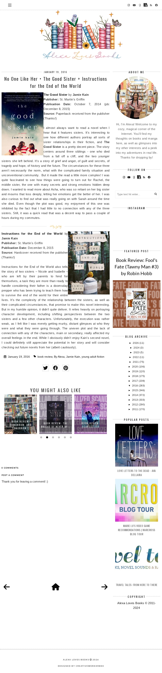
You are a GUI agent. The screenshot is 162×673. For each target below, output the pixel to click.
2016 (135, 385)
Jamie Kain (73, 356)
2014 (135, 395)
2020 (135, 366)
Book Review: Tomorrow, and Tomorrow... (21, 425)
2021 (136, 362)
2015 (135, 390)
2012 (135, 404)
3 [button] (53, 437)
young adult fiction (93, 356)
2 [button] (47, 437)
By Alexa (59, 356)
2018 (135, 376)
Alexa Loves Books (76, 659)
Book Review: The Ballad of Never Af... (55, 425)
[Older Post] (104, 587)
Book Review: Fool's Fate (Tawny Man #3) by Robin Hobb (137, 266)
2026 (136, 343)
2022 (136, 357)
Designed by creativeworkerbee (81, 666)
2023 (137, 352)
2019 (135, 371)
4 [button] (58, 437)
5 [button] (64, 437)
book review (45, 356)
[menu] (9, 5)
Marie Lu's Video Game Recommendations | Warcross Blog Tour (136, 530)
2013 (135, 399)
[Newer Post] (7, 587)
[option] (20, 414)
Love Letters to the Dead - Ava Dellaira (136, 473)
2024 (137, 347)
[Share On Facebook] (55, 368)
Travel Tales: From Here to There (136, 585)
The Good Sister (55, 94)
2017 (135, 381)
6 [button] (70, 437)
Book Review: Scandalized (91, 425)
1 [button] (41, 437)
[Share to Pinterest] (65, 368)
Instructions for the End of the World (32, 233)
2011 (135, 409)
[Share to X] (45, 368)
